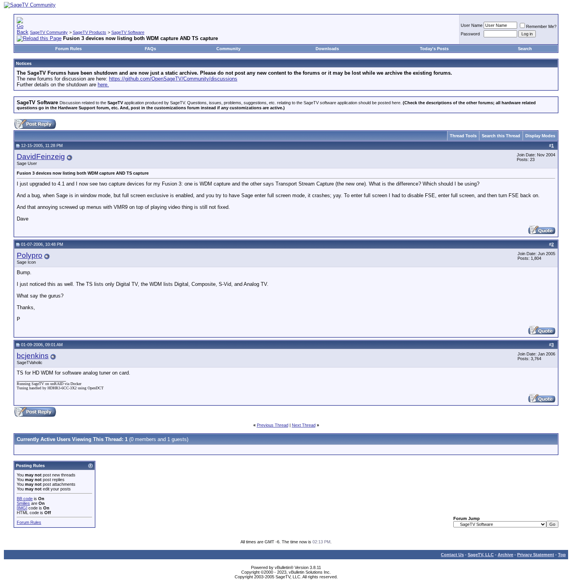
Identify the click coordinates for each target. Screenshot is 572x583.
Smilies (23, 503)
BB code (25, 498)
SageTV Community (49, 32)
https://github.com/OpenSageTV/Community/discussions (173, 79)
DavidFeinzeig (41, 156)
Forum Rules (68, 48)
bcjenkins (33, 356)
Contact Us (452, 554)
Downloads (327, 48)
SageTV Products (89, 32)
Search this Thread (501, 135)
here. (103, 85)
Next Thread (304, 425)
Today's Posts (434, 48)
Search (525, 48)
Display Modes (540, 135)
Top (562, 554)
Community (228, 48)
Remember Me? (541, 26)
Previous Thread (272, 425)
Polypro (29, 255)
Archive (505, 554)
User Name (472, 25)
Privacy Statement (535, 554)
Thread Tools (463, 135)
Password (470, 34)
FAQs (150, 48)
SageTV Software (127, 32)
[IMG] (22, 508)
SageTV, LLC (481, 554)
